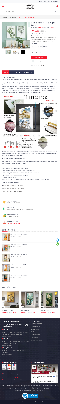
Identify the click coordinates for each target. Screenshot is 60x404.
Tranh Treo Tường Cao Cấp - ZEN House (13, 185)
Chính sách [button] (36, 321)
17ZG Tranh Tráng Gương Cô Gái (18, 264)
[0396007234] (57, 244)
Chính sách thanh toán (36, 332)
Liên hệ (44, 1)
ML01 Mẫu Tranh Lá (46, 310)
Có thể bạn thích (9, 230)
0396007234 (16, 223)
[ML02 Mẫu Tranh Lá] (30, 299)
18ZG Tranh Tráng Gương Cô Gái (18, 254)
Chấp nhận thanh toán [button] (10, 362)
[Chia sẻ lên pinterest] (41, 65)
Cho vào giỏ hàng (39, 57)
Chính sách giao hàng (36, 323)
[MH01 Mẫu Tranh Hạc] (10, 299)
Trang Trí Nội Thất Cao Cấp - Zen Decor (12, 191)
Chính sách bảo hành (36, 329)
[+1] (44, 65)
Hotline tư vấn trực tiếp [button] (10, 374)
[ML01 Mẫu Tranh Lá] (49, 299)
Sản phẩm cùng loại (10, 287)
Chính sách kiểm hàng (36, 340)
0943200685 (9, 336)
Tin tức (40, 1)
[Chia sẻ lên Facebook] (36, 65)
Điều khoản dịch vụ (35, 337)
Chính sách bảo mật (36, 334)
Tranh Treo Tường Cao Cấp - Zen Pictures (13, 188)
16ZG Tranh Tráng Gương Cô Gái (18, 275)
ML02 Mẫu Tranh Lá (26, 310)
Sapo (43, 401)
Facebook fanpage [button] (38, 362)
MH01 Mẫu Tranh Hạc (7, 310)
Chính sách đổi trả (35, 326)
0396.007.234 (12, 377)
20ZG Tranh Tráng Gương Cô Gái (18, 234)
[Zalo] (57, 240)
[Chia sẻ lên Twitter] (39, 65)
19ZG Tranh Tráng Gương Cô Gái (18, 244)
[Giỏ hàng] (56, 6)
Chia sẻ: (33, 65)
